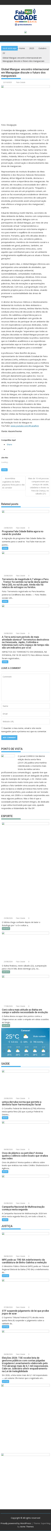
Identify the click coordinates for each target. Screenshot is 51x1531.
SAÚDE (5, 1118)
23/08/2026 (8, 918)
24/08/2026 (8, 528)
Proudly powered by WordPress (16, 1523)
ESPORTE (6, 928)
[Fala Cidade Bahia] (3, 37)
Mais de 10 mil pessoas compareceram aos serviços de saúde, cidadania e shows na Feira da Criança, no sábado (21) (38, 486)
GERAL (4, 470)
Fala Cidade (20, 82)
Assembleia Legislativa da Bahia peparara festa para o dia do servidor (13, 483)
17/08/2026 (8, 1006)
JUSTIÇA (5, 1276)
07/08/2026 (8, 1307)
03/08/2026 (8, 1203)
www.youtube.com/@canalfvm (25, 425)
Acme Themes (27, 1526)
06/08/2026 (8, 1149)
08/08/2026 (8, 1256)
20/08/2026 (8, 575)
